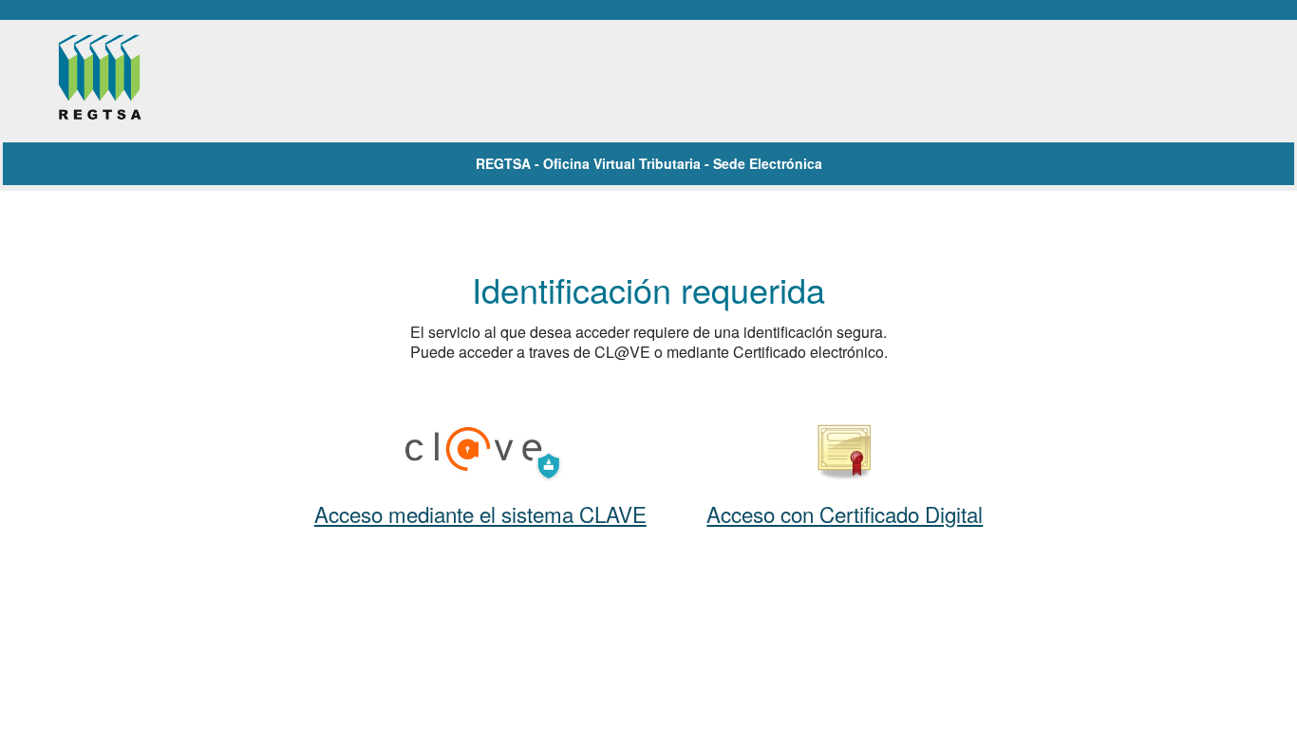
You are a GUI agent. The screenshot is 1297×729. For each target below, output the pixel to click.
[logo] (119, 79)
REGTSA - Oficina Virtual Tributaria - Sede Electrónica (649, 163)
